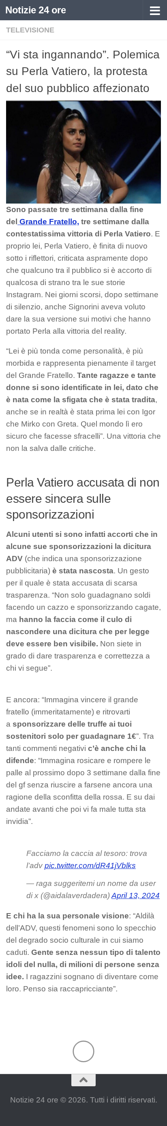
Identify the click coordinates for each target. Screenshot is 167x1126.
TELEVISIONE (30, 30)
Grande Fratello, (48, 221)
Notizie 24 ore (35, 9)
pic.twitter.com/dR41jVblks (90, 865)
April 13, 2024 (135, 895)
